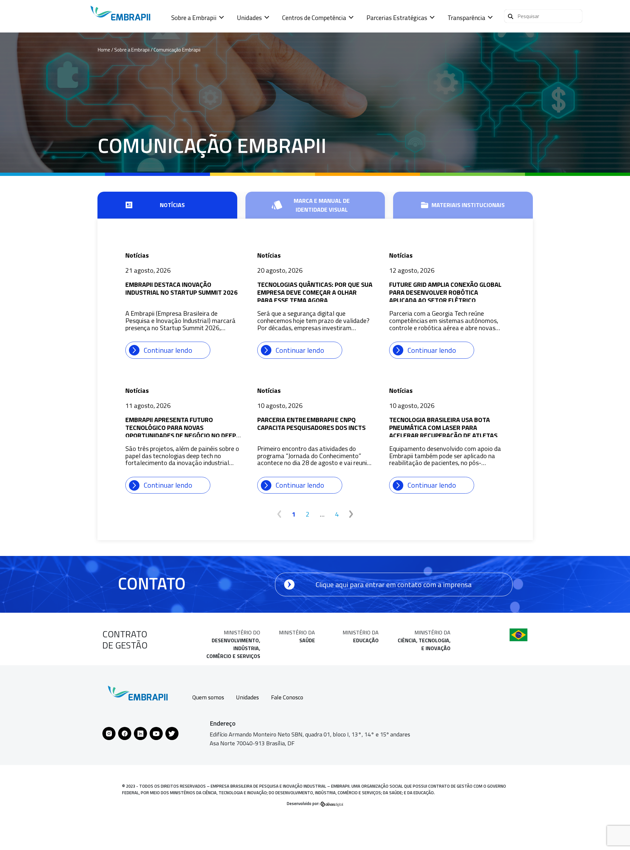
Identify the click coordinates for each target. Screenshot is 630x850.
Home (104, 49)
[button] (543, 16)
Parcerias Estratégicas (397, 17)
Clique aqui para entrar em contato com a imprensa (394, 584)
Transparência (466, 17)
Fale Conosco (287, 697)
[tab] (167, 205)
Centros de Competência (314, 17)
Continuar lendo (168, 350)
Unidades (249, 17)
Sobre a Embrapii (194, 17)
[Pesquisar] (510, 15)
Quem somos (208, 697)
